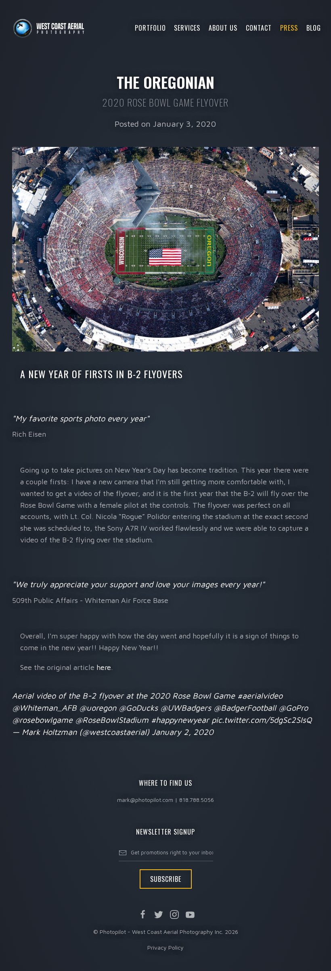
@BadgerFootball (245, 707)
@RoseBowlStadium (112, 719)
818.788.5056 (196, 799)
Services (187, 28)
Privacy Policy (165, 947)
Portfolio (150, 28)
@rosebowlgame (42, 719)
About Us (223, 28)
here (103, 667)
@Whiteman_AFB (44, 707)
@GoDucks (138, 707)
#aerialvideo (260, 695)
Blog (313, 28)
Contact (259, 28)
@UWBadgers (185, 707)
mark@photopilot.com (145, 799)
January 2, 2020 (183, 732)
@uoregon (97, 707)
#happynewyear (180, 719)
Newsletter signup (165, 831)
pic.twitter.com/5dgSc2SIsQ (262, 719)
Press (289, 28)
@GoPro (293, 707)
